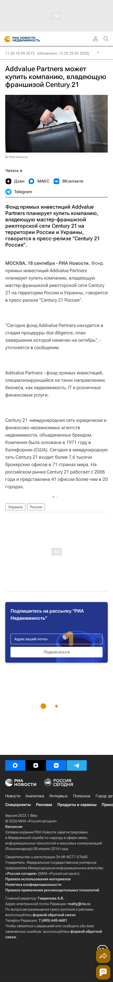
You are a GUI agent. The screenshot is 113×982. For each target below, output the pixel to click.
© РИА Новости (16, 157)
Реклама (44, 804)
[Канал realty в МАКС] (15, 765)
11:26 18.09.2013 (19, 53)
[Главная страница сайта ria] (6, 39)
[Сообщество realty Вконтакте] (56, 765)
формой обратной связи (54, 915)
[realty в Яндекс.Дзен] (36, 765)
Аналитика (34, 796)
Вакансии (13, 826)
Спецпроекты (18, 804)
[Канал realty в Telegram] (77, 765)
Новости (12, 796)
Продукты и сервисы (76, 804)
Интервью (58, 796)
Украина (15, 507)
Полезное (81, 796)
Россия (36, 507)
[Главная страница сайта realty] (31, 39)
